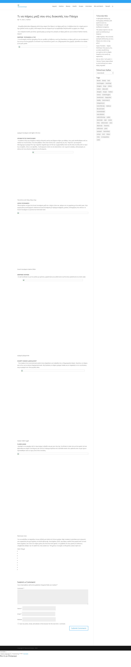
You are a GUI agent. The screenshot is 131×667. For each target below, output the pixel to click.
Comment (20, 588)
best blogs (108, 83)
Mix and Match (98, 6)
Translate (25, 654)
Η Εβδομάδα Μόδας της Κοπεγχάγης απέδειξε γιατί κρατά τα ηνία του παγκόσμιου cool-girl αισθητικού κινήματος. (104, 23)
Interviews (88, 6)
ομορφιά (99, 131)
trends (110, 120)
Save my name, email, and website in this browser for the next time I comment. (42, 624)
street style (99, 120)
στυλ (103, 134)
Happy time (108, 97)
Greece (99, 94)
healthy (99, 100)
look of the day (101, 106)
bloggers (99, 86)
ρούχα (98, 134)
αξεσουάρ (99, 125)
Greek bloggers (106, 94)
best (109, 80)
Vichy (98, 123)
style (105, 120)
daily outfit (105, 89)
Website (19, 619)
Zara (111, 123)
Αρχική (54, 6)
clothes (110, 86)
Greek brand (100, 97)
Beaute (99, 80)
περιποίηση (106, 131)
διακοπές (106, 125)
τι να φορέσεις (105, 137)
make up (108, 106)
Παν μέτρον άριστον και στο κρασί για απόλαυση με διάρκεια (104, 32)
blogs (104, 86)
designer (99, 92)
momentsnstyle (101, 111)
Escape (81, 6)
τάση (98, 137)
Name (19, 608)
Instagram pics (100, 103)
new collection (100, 114)
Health (75, 6)
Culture (99, 89)
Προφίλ (107, 6)
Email (19, 614)
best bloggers (100, 83)
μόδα (105, 128)
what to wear (104, 123)
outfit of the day (101, 117)
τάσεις (108, 134)
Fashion (61, 6)
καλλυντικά (100, 128)
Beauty (68, 6)
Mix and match (100, 109)
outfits (108, 117)
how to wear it (106, 100)
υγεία (98, 140)
